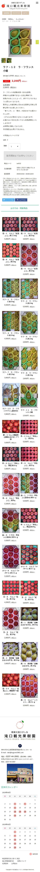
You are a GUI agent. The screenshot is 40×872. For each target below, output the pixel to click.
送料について (21, 861)
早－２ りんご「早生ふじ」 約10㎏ (29, 437)
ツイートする (9, 200)
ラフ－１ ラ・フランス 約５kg (10, 300)
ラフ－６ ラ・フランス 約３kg (29, 338)
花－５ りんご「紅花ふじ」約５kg (29, 234)
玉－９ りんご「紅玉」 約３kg (10, 633)
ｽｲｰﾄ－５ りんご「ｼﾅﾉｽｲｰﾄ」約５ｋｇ (29, 568)
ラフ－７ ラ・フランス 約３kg (10, 373)
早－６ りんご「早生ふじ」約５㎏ (29, 464)
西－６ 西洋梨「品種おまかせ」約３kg (29, 665)
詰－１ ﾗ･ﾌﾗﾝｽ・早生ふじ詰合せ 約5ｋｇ (29, 496)
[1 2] (14, 146)
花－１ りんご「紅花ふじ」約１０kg (10, 234)
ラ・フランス (19, 19)
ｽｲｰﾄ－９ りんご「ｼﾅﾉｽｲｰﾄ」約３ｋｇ (10, 572)
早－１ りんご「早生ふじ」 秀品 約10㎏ (29, 526)
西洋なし (10, 19)
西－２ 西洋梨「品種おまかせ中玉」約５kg (10, 659)
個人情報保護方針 (8, 861)
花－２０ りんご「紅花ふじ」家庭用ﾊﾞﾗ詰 (10, 690)
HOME (4, 19)
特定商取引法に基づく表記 (11, 858)
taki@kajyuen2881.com (15, 752)
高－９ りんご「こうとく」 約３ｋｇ (29, 701)
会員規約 (5, 863)
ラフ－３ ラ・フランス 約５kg (10, 334)
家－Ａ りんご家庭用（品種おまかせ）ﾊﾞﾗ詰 (11, 437)
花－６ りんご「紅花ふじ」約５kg (10, 261)
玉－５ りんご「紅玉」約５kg (10, 598)
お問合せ (14, 863)
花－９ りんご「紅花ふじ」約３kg (29, 270)
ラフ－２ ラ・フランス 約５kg (29, 302)
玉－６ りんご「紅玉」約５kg (29, 598)
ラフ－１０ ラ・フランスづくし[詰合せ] (10, 410)
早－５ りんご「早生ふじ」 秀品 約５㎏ (10, 464)
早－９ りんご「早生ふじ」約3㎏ (10, 499)
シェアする (22, 200)
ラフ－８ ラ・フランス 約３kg (29, 374)
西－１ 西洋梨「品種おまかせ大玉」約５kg (29, 624)
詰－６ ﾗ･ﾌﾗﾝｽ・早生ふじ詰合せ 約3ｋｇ (10, 536)
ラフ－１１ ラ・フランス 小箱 (29, 411)
